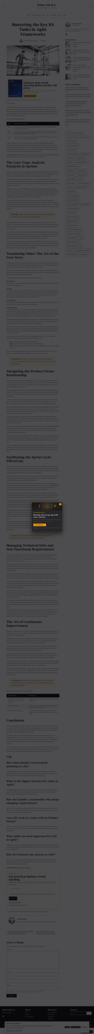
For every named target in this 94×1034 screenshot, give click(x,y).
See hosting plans (39, 525)
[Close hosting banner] (60, 504)
